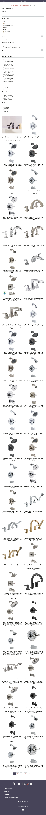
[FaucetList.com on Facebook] (21, 801)
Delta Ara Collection (8, 72)
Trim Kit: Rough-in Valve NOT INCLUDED (12, 47)
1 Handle (6, 87)
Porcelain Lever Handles (9, 96)
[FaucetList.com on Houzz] (27, 801)
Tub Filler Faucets (7, 39)
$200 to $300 (6, 108)
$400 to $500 (6, 111)
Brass (5, 33)
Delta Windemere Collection (9, 65)
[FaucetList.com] (23, 1)
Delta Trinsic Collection (8, 67)
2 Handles (6, 89)
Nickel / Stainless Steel (8, 25)
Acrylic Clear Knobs (8, 99)
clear (42, 36)
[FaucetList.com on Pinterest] (23, 801)
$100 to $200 (6, 107)
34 (25, 773)
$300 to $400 (6, 110)
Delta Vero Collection (8, 64)
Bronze (5, 27)
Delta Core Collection (8, 60)
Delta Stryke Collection (8, 81)
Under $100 (6, 105)
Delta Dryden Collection (9, 62)
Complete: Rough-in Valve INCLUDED (11, 46)
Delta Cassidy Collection (9, 71)
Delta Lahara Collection (8, 61)
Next (30, 773)
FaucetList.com (24, 806)
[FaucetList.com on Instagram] (25, 801)
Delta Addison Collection (9, 74)
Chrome (5, 21)
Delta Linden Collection (8, 78)
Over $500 (6, 112)
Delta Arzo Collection (8, 69)
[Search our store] (44, 1)
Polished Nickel (7, 31)
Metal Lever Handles (8, 95)
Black (5, 29)
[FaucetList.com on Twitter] (19, 801)
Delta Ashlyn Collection (8, 75)
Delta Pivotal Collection (8, 79)
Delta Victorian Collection (9, 77)
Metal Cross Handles (8, 98)
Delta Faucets (7, 53)
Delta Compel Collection (9, 68)
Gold (5, 23)
